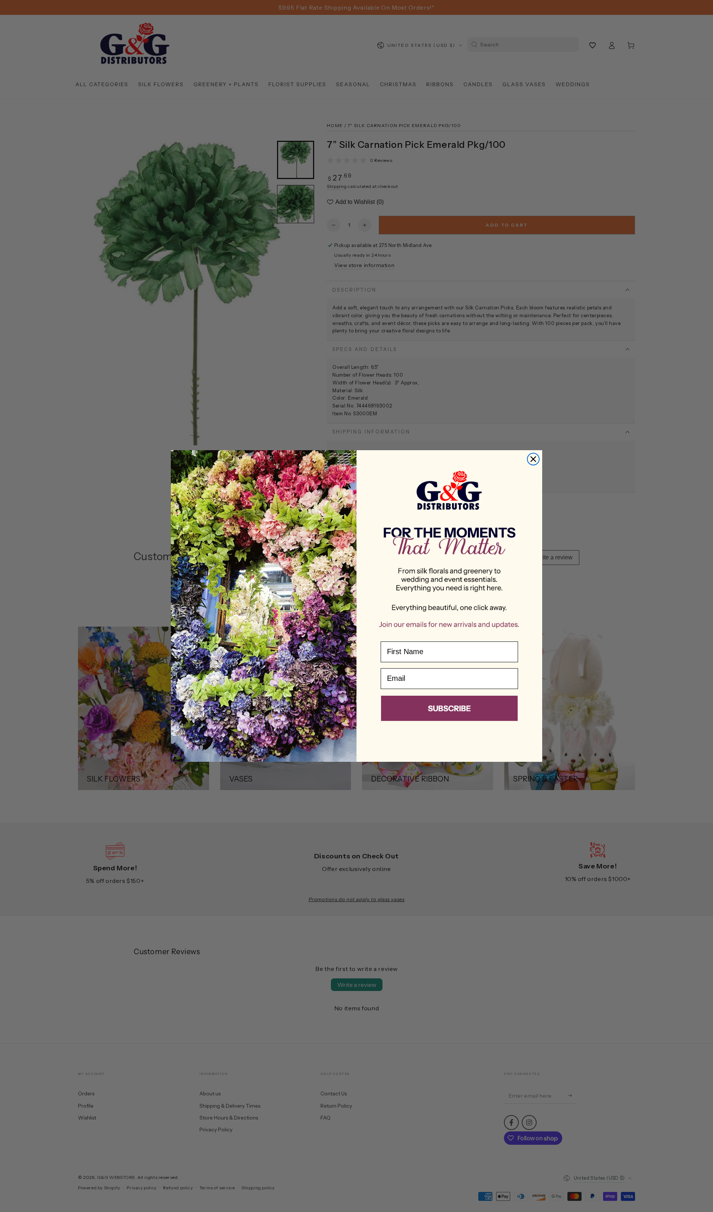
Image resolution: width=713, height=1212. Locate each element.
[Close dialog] (533, 459)
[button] (449, 710)
